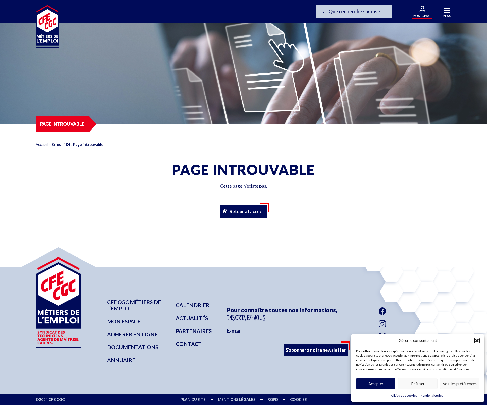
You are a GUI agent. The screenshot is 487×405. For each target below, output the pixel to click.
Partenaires (194, 331)
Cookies (298, 399)
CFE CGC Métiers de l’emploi (134, 305)
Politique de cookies (403, 395)
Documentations (132, 347)
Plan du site (193, 399)
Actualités (192, 318)
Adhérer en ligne (132, 334)
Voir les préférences (460, 383)
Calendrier (193, 305)
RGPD (273, 399)
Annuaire (121, 360)
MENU (446, 16)
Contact (189, 344)
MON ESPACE (422, 16)
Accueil (42, 144)
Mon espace (124, 321)
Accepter (376, 383)
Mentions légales (431, 395)
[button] (476, 340)
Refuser (418, 383)
